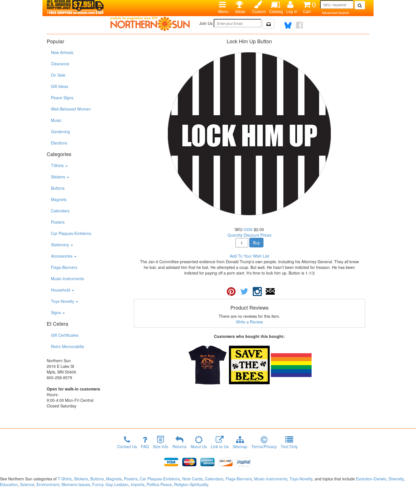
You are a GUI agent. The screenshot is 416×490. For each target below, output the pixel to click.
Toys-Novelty (63, 301)
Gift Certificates (64, 335)
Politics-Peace (159, 484)
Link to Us (220, 446)
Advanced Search (335, 12)
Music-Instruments (67, 278)
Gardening (60, 131)
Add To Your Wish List (249, 256)
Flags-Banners (64, 267)
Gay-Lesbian (117, 484)
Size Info (160, 446)
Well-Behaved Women (71, 109)
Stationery (60, 244)
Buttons (58, 188)
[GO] (360, 5)
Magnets (59, 199)
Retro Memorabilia (67, 346)
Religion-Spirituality (191, 484)
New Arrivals (62, 52)
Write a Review (249, 322)
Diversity (396, 479)
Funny (97, 484)
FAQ (145, 446)
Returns (179, 446)
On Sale (58, 75)
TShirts (58, 165)
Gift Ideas (59, 86)
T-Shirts (65, 479)
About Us (198, 446)
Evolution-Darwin (371, 479)
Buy (256, 242)
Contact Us (127, 446)
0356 (248, 229)
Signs (56, 312)
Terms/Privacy (264, 446)
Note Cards (192, 479)
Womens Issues (75, 484)
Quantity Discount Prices (249, 235)
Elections (59, 143)
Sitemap (240, 446)
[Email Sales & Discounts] (269, 24)
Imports (137, 484)
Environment (48, 484)
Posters (58, 222)
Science (27, 484)
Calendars (60, 210)
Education (9, 484)
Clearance (60, 63)
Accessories (62, 256)
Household (61, 290)
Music (56, 120)
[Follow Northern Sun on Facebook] (299, 25)
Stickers (58, 177)
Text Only (289, 446)
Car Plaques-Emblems (71, 233)
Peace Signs (62, 97)
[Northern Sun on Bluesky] (288, 25)
